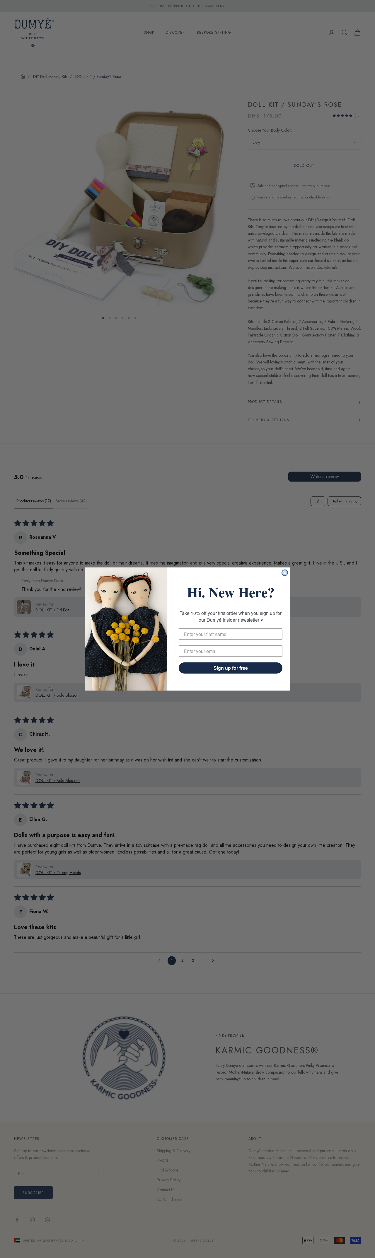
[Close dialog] (285, 573)
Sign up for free (231, 667)
